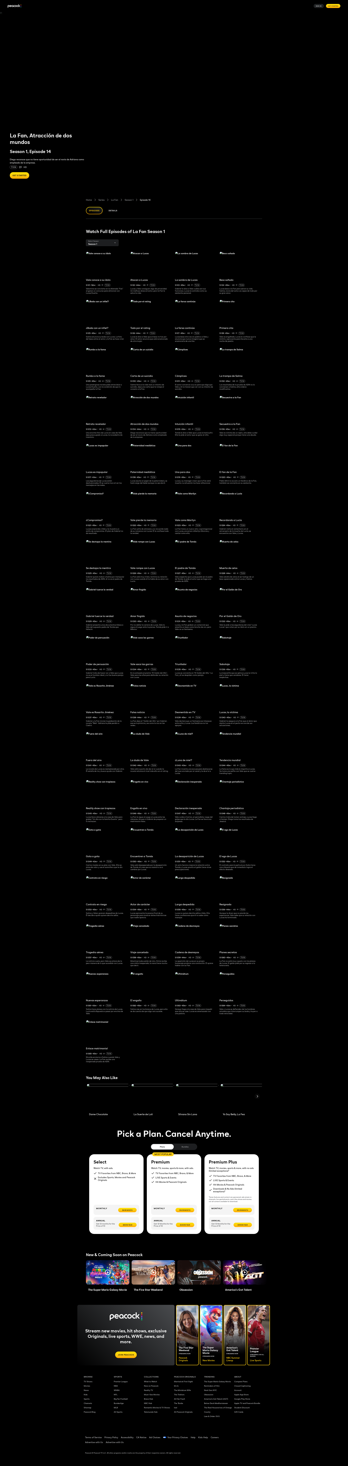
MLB (116, 1407)
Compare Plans (241, 1381)
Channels (88, 1403)
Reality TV (148, 1390)
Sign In (319, 6)
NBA (116, 1386)
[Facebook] (238, 1435)
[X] (238, 1443)
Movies (87, 1386)
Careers (215, 1437)
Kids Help (203, 1437)
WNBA (117, 1390)
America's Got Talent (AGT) (216, 1399)
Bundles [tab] (185, 1147)
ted (175, 1407)
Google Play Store (242, 1399)
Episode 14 (145, 200)
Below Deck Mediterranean (216, 1403)
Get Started (333, 6)
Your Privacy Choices (177, 1437)
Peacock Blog (89, 1412)
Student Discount (242, 1407)
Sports (87, 1399)
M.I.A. (176, 1386)
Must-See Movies (152, 1394)
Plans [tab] (162, 1147)
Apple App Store (241, 1394)
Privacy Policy (111, 1437)
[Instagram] (259, 1435)
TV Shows (88, 1381)
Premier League (121, 1381)
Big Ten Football (121, 1399)
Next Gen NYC (210, 1390)
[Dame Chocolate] (108, 1097)
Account (238, 1390)
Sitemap (87, 1407)
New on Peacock (151, 1386)
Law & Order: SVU (212, 1416)
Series (101, 200)
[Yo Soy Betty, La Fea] (242, 1097)
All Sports (118, 1412)
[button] (107, 1272)
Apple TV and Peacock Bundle (247, 1403)
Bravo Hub (148, 1399)
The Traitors (179, 1394)
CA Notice (141, 1437)
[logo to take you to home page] (14, 6)
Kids (86, 1394)
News (86, 1390)
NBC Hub (148, 1403)
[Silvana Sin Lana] (197, 1097)
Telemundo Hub (150, 1412)
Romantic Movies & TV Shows (157, 1407)
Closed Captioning (242, 1386)
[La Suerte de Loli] (152, 1097)
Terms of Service (93, 1437)
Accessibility (127, 1437)
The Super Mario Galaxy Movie (217, 1381)
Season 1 (129, 200)
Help (193, 1437)
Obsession (208, 1394)
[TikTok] (245, 1435)
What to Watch (150, 1381)
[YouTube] (252, 1435)
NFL (115, 1394)
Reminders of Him (212, 1386)
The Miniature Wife (182, 1390)
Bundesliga (119, 1403)
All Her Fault (179, 1399)
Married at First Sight (183, 1381)
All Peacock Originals (183, 1412)
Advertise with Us (94, 1442)
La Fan (114, 200)
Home (89, 200)
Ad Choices (154, 1437)
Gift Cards (238, 1412)
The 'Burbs (178, 1403)
